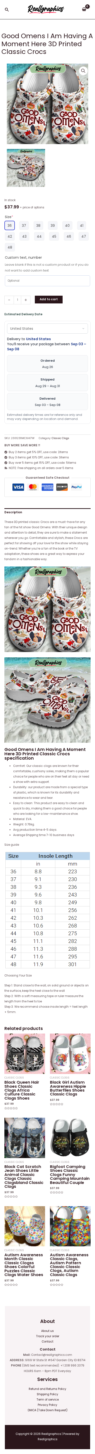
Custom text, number (23, 257)
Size (9, 216)
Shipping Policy (47, 1394)
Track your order (47, 1336)
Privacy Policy (47, 1405)
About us (47, 1331)
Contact (47, 1342)
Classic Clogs (60, 438)
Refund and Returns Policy (47, 1389)
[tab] (47, 512)
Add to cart (49, 299)
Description (13, 512)
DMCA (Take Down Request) (47, 1410)
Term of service (48, 1400)
